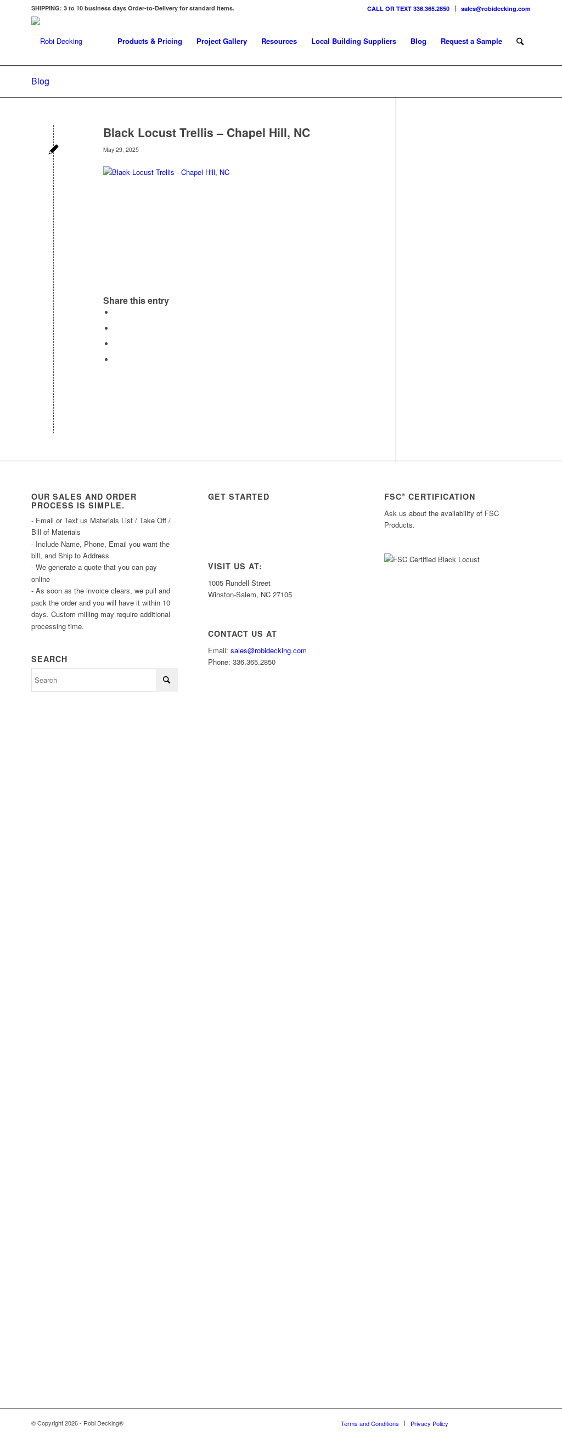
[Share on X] (117, 328)
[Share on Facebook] (117, 312)
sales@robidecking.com (496, 8)
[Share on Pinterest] (117, 343)
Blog (40, 81)
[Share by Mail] (117, 359)
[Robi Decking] (56, 41)
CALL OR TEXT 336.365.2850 (408, 8)
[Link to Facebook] (506, 1423)
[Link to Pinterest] (522, 1423)
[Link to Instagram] (473, 1423)
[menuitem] (409, 8)
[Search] (520, 41)
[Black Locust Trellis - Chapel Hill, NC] (53, 150)
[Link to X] (489, 1423)
